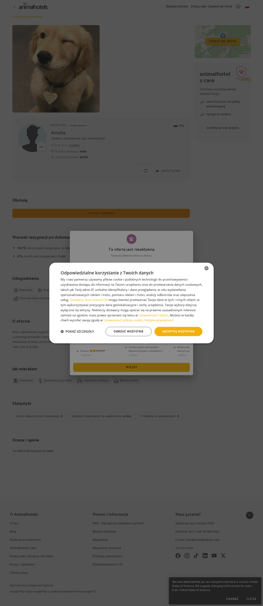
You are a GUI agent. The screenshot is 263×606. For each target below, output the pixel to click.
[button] (77, 331)
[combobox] (206, 268)
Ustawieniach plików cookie (123, 320)
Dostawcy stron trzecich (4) (89, 300)
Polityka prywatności (159, 320)
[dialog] (131, 303)
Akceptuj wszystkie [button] (178, 331)
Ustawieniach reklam (153, 315)
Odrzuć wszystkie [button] (128, 331)
